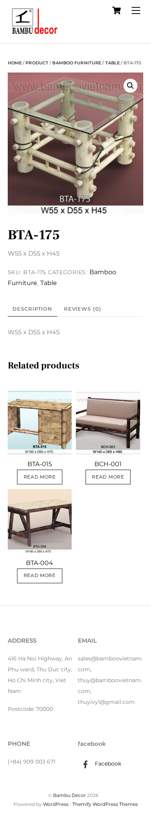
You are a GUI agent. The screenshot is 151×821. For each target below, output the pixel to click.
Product (37, 63)
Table (112, 63)
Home (15, 63)
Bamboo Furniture (76, 63)
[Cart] (116, 10)
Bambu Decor (69, 795)
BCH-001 (108, 464)
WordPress (56, 804)
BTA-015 (39, 464)
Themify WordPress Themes (105, 804)
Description (32, 309)
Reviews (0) (82, 309)
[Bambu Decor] (35, 35)
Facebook (107, 764)
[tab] (32, 308)
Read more (40, 477)
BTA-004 (39, 563)
